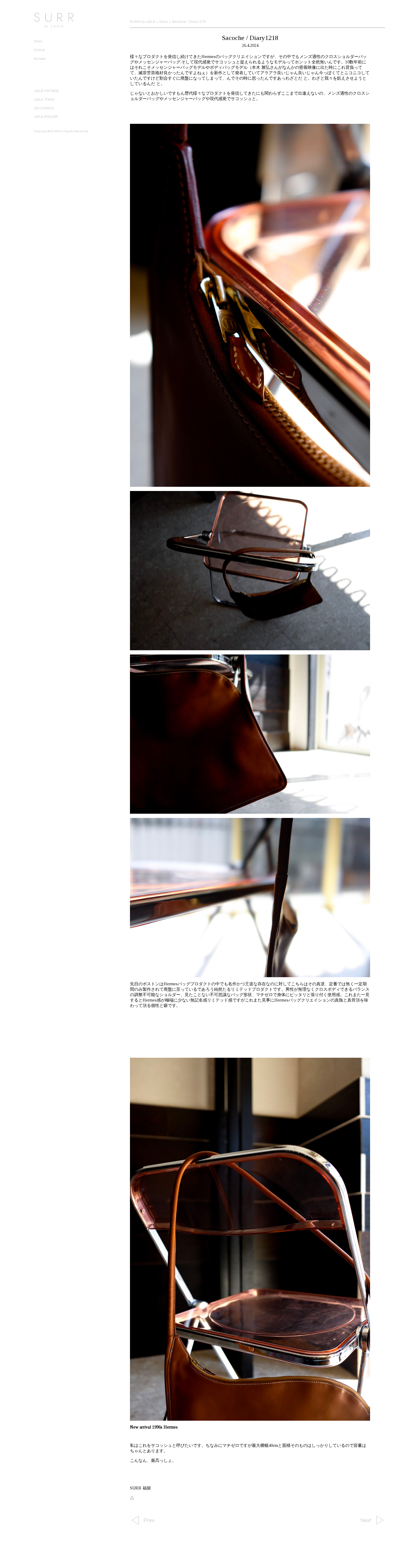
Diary (38, 41)
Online (39, 50)
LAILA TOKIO (44, 100)
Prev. (149, 1520)
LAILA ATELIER (46, 117)
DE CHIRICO (44, 108)
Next (366, 1520)
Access (39, 59)
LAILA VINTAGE (46, 91)
